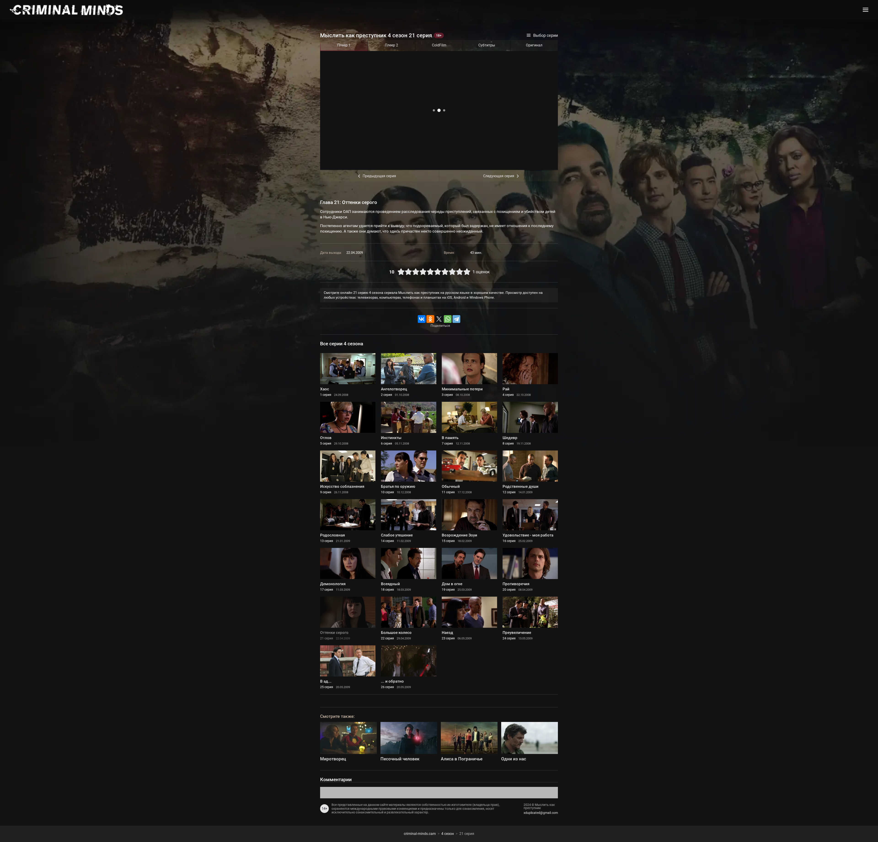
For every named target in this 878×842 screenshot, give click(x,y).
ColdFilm (439, 45)
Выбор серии (545, 35)
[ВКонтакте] (422, 319)
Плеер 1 (344, 45)
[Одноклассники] (430, 319)
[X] (439, 319)
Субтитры (486, 45)
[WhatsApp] (448, 319)
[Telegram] (456, 319)
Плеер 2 (391, 45)
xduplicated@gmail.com (541, 812)
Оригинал (534, 45)
